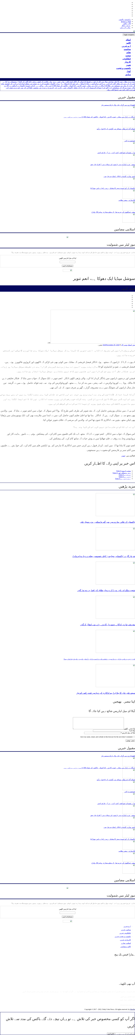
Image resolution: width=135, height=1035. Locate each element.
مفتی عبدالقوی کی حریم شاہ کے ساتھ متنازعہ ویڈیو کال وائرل (113, 212)
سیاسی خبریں (126, 930)
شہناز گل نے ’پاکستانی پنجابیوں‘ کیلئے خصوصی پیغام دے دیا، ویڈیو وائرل (103, 556)
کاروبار (128, 62)
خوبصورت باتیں (129, 141)
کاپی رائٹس (127, 23)
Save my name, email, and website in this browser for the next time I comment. (106, 737)
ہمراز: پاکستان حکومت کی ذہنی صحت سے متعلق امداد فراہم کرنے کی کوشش (32, 84)
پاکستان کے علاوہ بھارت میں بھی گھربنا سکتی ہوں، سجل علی (107, 522)
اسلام (128, 40)
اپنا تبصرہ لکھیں (129, 729)
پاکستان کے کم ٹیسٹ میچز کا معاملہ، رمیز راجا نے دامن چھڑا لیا (112, 188)
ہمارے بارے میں (125, 27)
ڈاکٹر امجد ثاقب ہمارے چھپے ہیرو (65, 82)
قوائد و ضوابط (126, 21)
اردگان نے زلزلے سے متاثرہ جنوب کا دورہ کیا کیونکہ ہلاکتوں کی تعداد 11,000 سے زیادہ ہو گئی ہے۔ (70, 86)
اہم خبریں (126, 46)
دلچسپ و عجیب (123, 68)
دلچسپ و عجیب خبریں (123, 936)
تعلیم (128, 52)
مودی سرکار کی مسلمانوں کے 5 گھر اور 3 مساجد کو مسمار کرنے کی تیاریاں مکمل (102, 88)
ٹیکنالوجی (126, 58)
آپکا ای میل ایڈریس (128, 733)
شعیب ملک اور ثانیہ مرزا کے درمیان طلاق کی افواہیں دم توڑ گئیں (106, 590)
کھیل (129, 71)
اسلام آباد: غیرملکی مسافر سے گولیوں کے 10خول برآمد (116, 129)
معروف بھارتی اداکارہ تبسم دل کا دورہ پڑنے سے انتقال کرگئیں (107, 624)
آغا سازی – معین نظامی (126, 200)
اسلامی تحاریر (126, 943)
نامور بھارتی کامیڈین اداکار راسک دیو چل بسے (119, 176)
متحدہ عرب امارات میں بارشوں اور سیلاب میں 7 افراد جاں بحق (112, 164)
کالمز (128, 43)
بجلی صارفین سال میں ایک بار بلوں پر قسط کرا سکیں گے (97, 82)
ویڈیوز (128, 74)
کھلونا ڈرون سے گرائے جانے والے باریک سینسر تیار (118, 105)
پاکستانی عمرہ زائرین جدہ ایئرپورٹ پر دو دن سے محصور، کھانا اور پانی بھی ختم (45, 88)
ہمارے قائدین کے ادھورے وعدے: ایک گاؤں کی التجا (36, 82)
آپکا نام (132, 731)
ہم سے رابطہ (126, 25)
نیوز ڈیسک (131, 345)
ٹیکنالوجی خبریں (125, 933)
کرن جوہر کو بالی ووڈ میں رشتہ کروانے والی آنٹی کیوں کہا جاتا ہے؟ (99, 659)
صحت (128, 55)
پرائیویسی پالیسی (125, 19)
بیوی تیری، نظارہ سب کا (126, 82)
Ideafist (132, 1009)
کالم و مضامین (125, 946)
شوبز (128, 65)
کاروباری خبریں (125, 940)
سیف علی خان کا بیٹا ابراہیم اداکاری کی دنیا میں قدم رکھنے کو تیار (105, 693)
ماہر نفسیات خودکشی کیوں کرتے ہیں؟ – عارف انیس (116, 153)
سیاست (127, 49)
